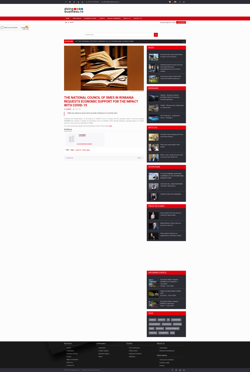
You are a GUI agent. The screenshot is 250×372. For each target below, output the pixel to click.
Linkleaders (77, 18)
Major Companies (114, 18)
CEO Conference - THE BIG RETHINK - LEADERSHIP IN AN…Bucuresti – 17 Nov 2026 (172, 302)
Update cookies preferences (91, 368)
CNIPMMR (68, 109)
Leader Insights (104, 349)
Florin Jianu (86, 150)
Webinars (132, 355)
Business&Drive (155, 323)
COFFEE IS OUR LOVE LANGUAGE (170, 184)
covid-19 (78, 150)
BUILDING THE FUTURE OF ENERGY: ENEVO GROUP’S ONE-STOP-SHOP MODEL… (171, 196)
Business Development (167, 349)
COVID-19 (161, 318)
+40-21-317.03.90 (93, 2)
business (152, 318)
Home (68, 18)
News (72, 22)
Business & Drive (90, 18)
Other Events (133, 349)
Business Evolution (135, 352)
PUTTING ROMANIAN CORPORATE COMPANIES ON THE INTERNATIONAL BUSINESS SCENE (104, 41)
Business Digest (104, 352)
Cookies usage (164, 361)
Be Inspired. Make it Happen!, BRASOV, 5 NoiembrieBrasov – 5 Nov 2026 (169, 292)
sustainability (176, 318)
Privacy (162, 364)
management (163, 331)
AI (168, 318)
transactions (167, 323)
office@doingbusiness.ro (111, 2)
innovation (159, 327)
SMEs (72, 150)
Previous (70, 158)
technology (177, 323)
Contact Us (137, 18)
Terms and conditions (167, 358)
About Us (127, 18)
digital (151, 327)
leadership (153, 331)
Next (139, 158)
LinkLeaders (163, 346)
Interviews (102, 346)
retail (172, 331)
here (110, 126)
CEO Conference (134, 346)
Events (102, 18)
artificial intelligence (172, 327)
